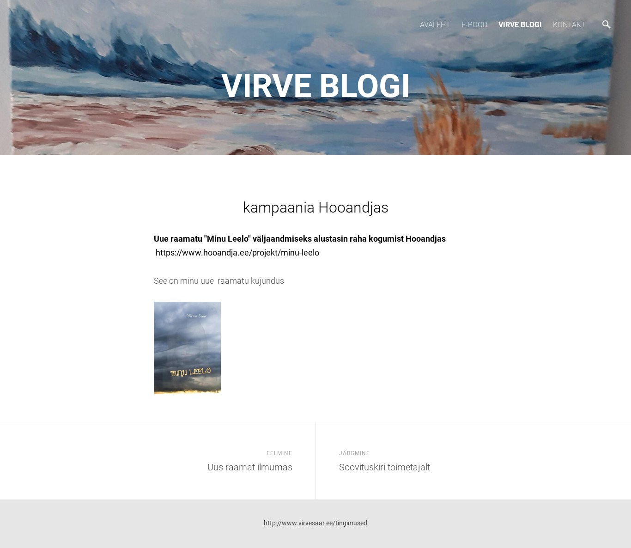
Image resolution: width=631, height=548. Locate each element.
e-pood (474, 24)
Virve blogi (520, 24)
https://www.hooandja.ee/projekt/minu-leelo (236, 252)
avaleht (435, 24)
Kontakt (569, 24)
